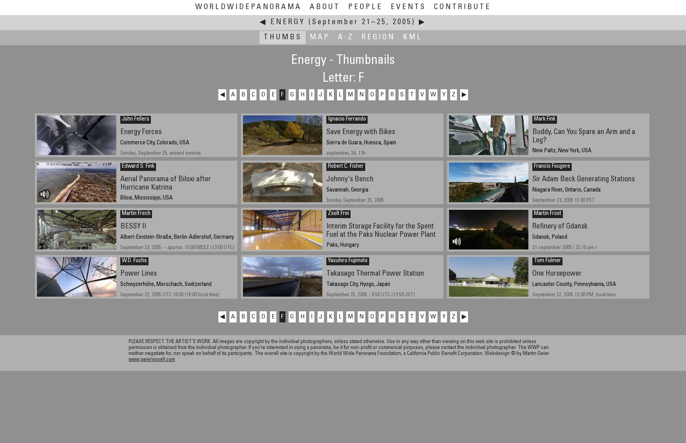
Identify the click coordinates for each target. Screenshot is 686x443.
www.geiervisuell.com (152, 359)
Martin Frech (136, 214)
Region (378, 37)
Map (320, 37)
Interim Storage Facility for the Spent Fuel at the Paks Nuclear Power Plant (381, 231)
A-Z (346, 37)
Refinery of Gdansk (560, 226)
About (325, 7)
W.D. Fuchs (134, 261)
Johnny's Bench (350, 179)
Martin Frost (547, 214)
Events (408, 7)
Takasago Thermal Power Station (375, 274)
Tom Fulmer (547, 261)
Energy (287, 22)
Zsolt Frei (338, 214)
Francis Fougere (552, 166)
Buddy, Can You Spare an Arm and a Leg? (583, 136)
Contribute (462, 7)
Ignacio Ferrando (347, 119)
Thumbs (283, 37)
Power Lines (138, 274)
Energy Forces (141, 132)
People (365, 7)
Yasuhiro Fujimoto (348, 261)
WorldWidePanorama (248, 7)
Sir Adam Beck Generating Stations (583, 179)
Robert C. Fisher (346, 166)
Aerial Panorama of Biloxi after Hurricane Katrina (165, 184)
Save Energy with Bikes (360, 132)
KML (412, 37)
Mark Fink (544, 119)
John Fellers (135, 119)
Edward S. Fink (138, 166)
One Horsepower (557, 274)
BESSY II (133, 226)
